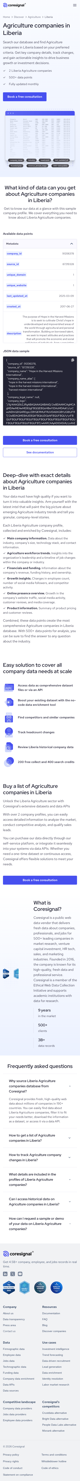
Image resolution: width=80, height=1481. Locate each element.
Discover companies (54, 1331)
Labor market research (55, 1384)
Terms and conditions (54, 1454)
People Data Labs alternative (59, 1424)
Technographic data (14, 1366)
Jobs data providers (14, 1414)
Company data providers (17, 1408)
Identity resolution (52, 1378)
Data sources (11, 1390)
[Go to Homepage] (14, 5)
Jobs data (9, 1360)
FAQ (44, 1319)
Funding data (11, 1372)
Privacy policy (11, 1454)
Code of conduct (12, 1468)
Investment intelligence (55, 1348)
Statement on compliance (18, 1474)
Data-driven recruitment (56, 1360)
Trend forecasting (52, 1354)
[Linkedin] (5, 1274)
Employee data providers (17, 1420)
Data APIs (9, 1384)
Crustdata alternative (54, 1412)
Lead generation (52, 1366)
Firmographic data (14, 1348)
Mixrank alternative (53, 1430)
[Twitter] (12, 1274)
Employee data (12, 1354)
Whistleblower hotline (53, 1461)
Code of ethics (49, 1468)
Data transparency (14, 1319)
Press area (9, 1325)
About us (8, 1313)
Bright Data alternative (55, 1418)
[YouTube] (20, 1274)
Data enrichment (52, 1372)
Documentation (51, 1313)
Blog (44, 1325)
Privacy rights (11, 1461)
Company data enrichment (18, 1378)
